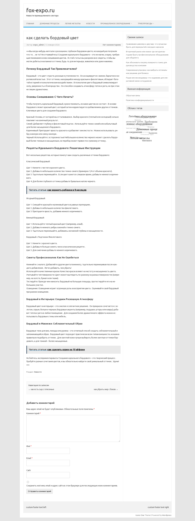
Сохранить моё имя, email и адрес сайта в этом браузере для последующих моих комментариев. (72, 486)
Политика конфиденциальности (140, 100)
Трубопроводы (145, 23)
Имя (29, 446)
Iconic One (140, 515)
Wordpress (166, 515)
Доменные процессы (49, 23)
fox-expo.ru (40, 10)
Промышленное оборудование (115, 23)
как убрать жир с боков (106, 389)
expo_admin (38, 45)
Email (29, 458)
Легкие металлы (73, 23)
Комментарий (33, 413)
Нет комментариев (112, 45)
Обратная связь (133, 95)
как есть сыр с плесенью (41, 389)
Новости (90, 23)
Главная (30, 23)
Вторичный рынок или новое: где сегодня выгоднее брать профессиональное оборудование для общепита (147, 55)
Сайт (28, 470)
